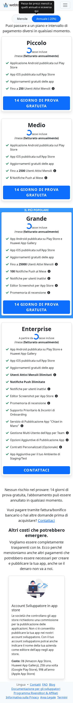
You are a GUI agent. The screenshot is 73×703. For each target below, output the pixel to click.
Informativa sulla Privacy (22, 697)
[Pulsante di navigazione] (65, 5)
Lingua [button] (21, 685)
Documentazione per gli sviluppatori (35, 689)
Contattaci (36, 470)
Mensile (22, 19)
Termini (62, 697)
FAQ (45, 685)
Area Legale (48, 697)
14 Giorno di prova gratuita (36, 103)
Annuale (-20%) (46, 19)
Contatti (35, 685)
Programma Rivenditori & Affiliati (36, 693)
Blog (52, 685)
